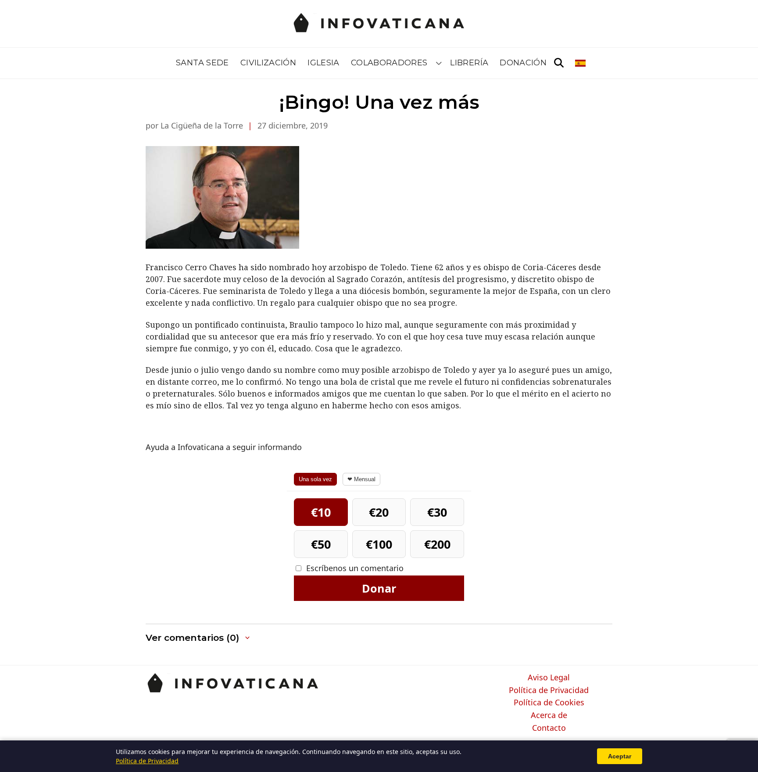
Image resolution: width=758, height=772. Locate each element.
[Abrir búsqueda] (558, 63)
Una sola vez (315, 479)
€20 (379, 512)
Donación (523, 63)
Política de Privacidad (549, 690)
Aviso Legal (549, 677)
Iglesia (323, 63)
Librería (469, 63)
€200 (437, 544)
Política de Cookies (549, 702)
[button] (198, 638)
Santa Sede (202, 63)
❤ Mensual (361, 479)
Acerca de (549, 715)
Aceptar (619, 756)
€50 (321, 544)
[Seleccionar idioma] (581, 63)
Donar (379, 588)
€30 (437, 512)
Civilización (268, 63)
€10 (321, 512)
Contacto (549, 728)
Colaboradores (389, 63)
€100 (379, 544)
